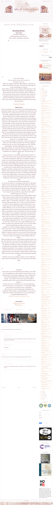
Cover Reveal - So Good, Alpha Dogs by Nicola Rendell (46, 238)
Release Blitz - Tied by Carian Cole (46, 364)
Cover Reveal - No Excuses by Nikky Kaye (46, 178)
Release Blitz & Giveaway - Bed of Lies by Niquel (45, 265)
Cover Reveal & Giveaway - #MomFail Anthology (45, 374)
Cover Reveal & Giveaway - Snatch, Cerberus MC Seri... (46, 187)
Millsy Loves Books (8, 363)
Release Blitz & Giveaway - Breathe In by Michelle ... (46, 260)
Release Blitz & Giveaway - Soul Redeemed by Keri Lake (45, 299)
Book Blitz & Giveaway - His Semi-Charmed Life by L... (46, 315)
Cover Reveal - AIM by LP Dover (45, 258)
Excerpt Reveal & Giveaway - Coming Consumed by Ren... (46, 108)
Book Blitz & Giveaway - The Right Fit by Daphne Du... (46, 318)
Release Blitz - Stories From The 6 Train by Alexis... (46, 164)
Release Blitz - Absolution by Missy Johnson (46, 226)
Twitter (27, 296)
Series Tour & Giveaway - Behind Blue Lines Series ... (45, 304)
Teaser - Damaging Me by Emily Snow (45, 190)
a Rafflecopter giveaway (19, 303)
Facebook (22, 296)
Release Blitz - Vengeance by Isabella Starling (46, 359)
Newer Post (3, 387)
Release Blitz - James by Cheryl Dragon (45, 306)
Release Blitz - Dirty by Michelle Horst (45, 267)
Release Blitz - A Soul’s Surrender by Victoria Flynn (46, 345)
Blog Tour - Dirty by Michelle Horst (46, 112)
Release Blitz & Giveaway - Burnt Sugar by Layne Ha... (45, 233)
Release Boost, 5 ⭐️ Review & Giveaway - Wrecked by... (45, 222)
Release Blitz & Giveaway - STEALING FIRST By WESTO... (46, 336)
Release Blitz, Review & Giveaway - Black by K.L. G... (46, 180)
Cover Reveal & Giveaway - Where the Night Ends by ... (46, 143)
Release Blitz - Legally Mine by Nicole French (46, 256)
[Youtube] (46, 52)
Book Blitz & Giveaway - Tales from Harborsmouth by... (46, 311)
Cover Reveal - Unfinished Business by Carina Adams (46, 249)
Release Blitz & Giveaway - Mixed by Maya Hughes (46, 171)
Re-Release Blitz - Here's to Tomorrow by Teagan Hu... (45, 203)
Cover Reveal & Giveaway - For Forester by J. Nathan (45, 229)
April (42, 392)
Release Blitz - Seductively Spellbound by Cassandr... (46, 196)
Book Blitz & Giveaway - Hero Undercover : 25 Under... (45, 348)
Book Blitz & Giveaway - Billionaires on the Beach (46, 313)
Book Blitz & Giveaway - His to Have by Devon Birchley (46, 274)
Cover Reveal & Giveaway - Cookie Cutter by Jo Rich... (46, 201)
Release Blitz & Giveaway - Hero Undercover (45, 341)
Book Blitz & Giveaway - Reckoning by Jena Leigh (46, 148)
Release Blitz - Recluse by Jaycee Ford (46, 363)
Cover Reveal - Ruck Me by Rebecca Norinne (46, 104)
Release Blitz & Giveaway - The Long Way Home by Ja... (46, 123)
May (42, 391)
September (43, 95)
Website (11, 296)
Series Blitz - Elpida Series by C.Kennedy (45, 169)
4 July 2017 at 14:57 (7, 364)
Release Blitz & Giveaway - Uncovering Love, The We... (45, 125)
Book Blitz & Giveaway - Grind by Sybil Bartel (46, 334)
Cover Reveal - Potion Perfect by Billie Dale (45, 262)
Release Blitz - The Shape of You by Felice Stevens (46, 185)
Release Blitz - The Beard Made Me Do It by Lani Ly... (46, 272)
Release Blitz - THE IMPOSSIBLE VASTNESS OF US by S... (45, 297)
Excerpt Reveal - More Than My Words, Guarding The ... (45, 192)
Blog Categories (18, 1)
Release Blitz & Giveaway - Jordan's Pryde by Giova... (46, 139)
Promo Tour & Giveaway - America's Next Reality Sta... (46, 371)
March (42, 394)
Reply (2, 331)
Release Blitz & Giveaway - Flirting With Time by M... (46, 150)
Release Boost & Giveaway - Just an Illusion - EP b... (46, 243)
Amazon (22, 104)
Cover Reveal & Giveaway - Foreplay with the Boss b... (46, 101)
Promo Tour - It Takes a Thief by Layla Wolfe (45, 130)
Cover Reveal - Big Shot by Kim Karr (46, 380)
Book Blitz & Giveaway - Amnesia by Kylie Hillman (46, 281)
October (43, 93)
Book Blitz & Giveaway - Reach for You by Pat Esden (46, 327)
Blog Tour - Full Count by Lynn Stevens (45, 206)
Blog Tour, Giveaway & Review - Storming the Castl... (45, 141)
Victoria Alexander (5, 326)
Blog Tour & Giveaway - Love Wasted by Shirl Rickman (46, 382)
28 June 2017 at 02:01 (4, 327)
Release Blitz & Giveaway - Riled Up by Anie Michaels (46, 295)
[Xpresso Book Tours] (45, 469)
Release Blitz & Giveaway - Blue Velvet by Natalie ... (45, 269)
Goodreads (16, 104)
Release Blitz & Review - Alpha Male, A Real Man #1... (46, 231)
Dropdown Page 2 (8, 1)
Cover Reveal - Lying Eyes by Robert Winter (46, 127)
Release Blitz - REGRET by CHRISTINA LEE (45, 378)
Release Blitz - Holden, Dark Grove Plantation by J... (46, 111)
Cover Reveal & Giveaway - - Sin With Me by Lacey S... (45, 173)
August (42, 96)
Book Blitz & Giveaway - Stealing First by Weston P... (45, 309)
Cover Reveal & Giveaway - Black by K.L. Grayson (46, 387)
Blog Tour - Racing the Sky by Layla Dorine (46, 215)
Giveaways (7, 309)
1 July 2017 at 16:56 (7, 345)
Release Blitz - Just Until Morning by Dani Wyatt (46, 240)
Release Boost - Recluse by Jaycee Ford (45, 114)
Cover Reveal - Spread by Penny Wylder (45, 389)
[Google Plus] (47, 51)
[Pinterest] (43, 51)
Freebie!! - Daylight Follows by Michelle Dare (45, 343)
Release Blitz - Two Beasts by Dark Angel (46, 162)
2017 (41, 89)
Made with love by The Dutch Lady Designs (31, 503)
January (43, 397)
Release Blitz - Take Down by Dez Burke (45, 160)
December (43, 90)
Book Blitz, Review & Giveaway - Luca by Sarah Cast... (45, 132)
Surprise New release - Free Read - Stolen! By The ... (46, 155)
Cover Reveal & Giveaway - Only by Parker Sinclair (46, 146)
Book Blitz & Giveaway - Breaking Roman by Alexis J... (46, 322)
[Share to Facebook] (17, 309)
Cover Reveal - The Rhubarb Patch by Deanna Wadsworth (46, 355)
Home (2, 1)
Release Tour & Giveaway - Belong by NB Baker (46, 194)
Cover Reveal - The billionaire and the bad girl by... (46, 166)
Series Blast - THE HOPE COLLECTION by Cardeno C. (45, 283)
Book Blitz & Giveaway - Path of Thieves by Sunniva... (45, 325)
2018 (41, 88)
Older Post (34, 387)
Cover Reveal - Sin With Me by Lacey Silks (46, 245)
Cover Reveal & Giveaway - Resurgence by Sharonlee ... (45, 350)
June (42, 99)
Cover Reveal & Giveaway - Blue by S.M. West (46, 224)
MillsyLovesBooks (18, 503)
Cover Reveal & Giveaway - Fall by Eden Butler (46, 352)
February (43, 395)
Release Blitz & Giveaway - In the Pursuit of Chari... (45, 153)
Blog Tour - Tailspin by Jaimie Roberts (45, 320)
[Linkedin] (44, 52)
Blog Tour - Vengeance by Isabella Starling (45, 157)
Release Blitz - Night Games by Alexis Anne (46, 183)
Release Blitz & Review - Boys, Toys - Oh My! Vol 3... (46, 376)
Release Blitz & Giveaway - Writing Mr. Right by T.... (46, 362)
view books (50, 69)
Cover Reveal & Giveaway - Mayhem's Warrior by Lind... (45, 106)
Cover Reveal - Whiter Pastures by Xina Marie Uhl (46, 279)
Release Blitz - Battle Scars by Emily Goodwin (46, 118)
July (42, 98)
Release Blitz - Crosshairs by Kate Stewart (45, 120)
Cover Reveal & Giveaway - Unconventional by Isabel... (45, 176)
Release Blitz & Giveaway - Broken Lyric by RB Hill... (46, 276)
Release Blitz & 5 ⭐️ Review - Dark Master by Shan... (46, 254)
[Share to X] (16, 309)
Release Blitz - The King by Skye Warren (45, 292)
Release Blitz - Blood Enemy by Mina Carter (46, 286)
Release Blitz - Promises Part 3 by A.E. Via (46, 134)
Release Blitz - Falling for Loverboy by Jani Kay (46, 369)
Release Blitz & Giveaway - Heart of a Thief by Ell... (46, 332)
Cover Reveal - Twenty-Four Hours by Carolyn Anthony (46, 384)
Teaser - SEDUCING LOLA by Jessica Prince (46, 247)
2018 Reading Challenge (45, 63)
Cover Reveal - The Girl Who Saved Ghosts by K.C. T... (46, 302)
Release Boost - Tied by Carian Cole (46, 116)
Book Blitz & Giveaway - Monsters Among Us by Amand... (46, 329)
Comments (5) (30, 309)
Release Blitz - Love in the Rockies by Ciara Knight (46, 339)
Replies (6, 334)
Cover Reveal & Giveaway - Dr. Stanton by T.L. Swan (45, 236)
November (43, 92)
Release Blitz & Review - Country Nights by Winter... (45, 220)
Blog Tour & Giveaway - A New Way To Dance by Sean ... (46, 357)
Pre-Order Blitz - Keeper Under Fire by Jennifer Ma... (46, 210)
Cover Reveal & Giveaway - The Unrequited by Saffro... (45, 367)
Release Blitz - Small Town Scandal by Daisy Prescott (46, 288)
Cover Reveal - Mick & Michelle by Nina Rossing (46, 208)
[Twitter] (41, 51)
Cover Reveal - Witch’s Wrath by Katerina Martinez (45, 137)
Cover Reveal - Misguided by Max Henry (46, 252)
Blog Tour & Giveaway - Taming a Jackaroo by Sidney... (46, 213)
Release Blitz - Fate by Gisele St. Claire (45, 290)
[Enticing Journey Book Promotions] (45, 458)
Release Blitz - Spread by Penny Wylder (45, 217)
